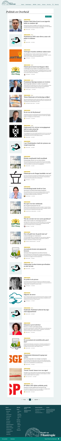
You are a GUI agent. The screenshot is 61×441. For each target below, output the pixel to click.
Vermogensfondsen (9, 431)
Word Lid (18, 430)
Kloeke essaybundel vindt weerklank (35, 158)
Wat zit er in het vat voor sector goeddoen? (37, 219)
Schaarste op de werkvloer (32, 325)
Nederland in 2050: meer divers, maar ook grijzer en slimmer (37, 37)
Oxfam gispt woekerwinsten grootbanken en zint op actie (37, 265)
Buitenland (8, 411)
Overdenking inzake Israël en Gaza (35, 188)
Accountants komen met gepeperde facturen (35, 250)
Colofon (18, 426)
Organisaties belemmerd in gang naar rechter (35, 356)
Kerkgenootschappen (9, 424)
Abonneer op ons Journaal (27, 411)
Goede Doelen (8, 416)
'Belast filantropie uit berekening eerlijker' (37, 97)
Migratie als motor (30, 294)
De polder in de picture (31, 279)
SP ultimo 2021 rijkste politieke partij (35, 385)
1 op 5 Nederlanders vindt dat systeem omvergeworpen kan (37, 144)
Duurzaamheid (8, 414)
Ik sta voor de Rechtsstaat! (32, 112)
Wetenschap (8, 434)
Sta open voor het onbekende (33, 204)
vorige (24, 399)
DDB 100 (18, 407)
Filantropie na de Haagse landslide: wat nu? (37, 173)
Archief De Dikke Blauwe (27, 408)
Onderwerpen (8, 409)
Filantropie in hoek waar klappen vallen (36, 67)
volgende (36, 399)
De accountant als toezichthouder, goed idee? (36, 341)
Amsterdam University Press (39, 409)
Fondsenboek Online (38, 412)
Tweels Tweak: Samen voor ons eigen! (36, 370)
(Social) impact (8, 429)
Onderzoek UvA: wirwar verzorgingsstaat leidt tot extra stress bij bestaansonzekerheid (37, 129)
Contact (18, 428)
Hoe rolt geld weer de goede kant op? (35, 234)
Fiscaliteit (8, 419)
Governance (8, 421)
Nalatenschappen (9, 426)
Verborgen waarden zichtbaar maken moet (37, 52)
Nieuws (7, 407)
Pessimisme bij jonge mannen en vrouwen (37, 82)
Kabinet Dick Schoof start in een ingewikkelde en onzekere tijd (37, 22)
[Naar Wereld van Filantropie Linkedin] (58, 438)
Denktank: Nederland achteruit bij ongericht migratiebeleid (36, 310)
